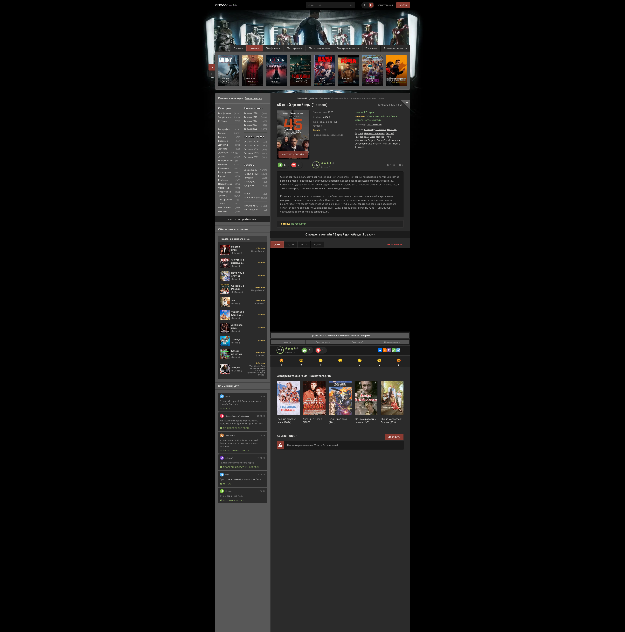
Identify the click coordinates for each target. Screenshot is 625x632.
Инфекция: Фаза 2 (233, 500)
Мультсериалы (251, 209)
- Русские (249, 177)
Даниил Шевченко (374, 133)
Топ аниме (371, 48)
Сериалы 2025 (251, 145)
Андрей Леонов (376, 136)
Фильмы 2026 (250, 113)
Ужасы (221, 203)
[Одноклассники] (385, 350)
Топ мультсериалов (348, 48)
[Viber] (389, 350)
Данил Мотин (374, 124)
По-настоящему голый (236, 428)
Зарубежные (225, 117)
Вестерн (222, 136)
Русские (222, 121)
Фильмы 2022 (250, 128)
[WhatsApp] (394, 350)
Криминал (223, 168)
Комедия (222, 164)
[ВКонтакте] (380, 350)
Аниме (247, 193)
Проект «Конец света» (236, 450)
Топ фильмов (273, 48)
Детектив (223, 144)
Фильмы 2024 (250, 121)
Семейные (223, 187)
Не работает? (395, 244)
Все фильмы (224, 113)
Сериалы (324, 98)
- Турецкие (249, 181)
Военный (223, 140)
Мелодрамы (224, 172)
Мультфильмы (251, 205)
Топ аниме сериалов (395, 48)
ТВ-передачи (225, 199)
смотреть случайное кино (242, 219)
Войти (403, 5)
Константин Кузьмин (380, 143)
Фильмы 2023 (250, 124)
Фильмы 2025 (250, 117)
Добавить (394, 437)
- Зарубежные (251, 173)
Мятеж (227, 483)
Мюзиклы (223, 179)
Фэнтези (222, 211)
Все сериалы (250, 169)
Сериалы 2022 (251, 157)
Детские (222, 148)
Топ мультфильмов (319, 48)
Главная (238, 48)
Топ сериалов (294, 48)
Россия (326, 116)
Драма (221, 156)
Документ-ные (226, 152)
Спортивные (224, 191)
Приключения (225, 183)
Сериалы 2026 (251, 141)
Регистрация (385, 5)
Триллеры (223, 195)
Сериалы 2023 (251, 153)
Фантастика (224, 207)
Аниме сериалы (252, 197)
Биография (224, 129)
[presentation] (211, 74)
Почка (226, 408)
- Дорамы (249, 185)
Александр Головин (375, 129)
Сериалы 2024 (251, 149)
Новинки (254, 48)
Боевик (222, 133)
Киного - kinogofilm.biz (307, 98)
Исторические (225, 160)
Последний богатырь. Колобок (241, 467)
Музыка (222, 176)
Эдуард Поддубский (379, 140)
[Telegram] (398, 350)
